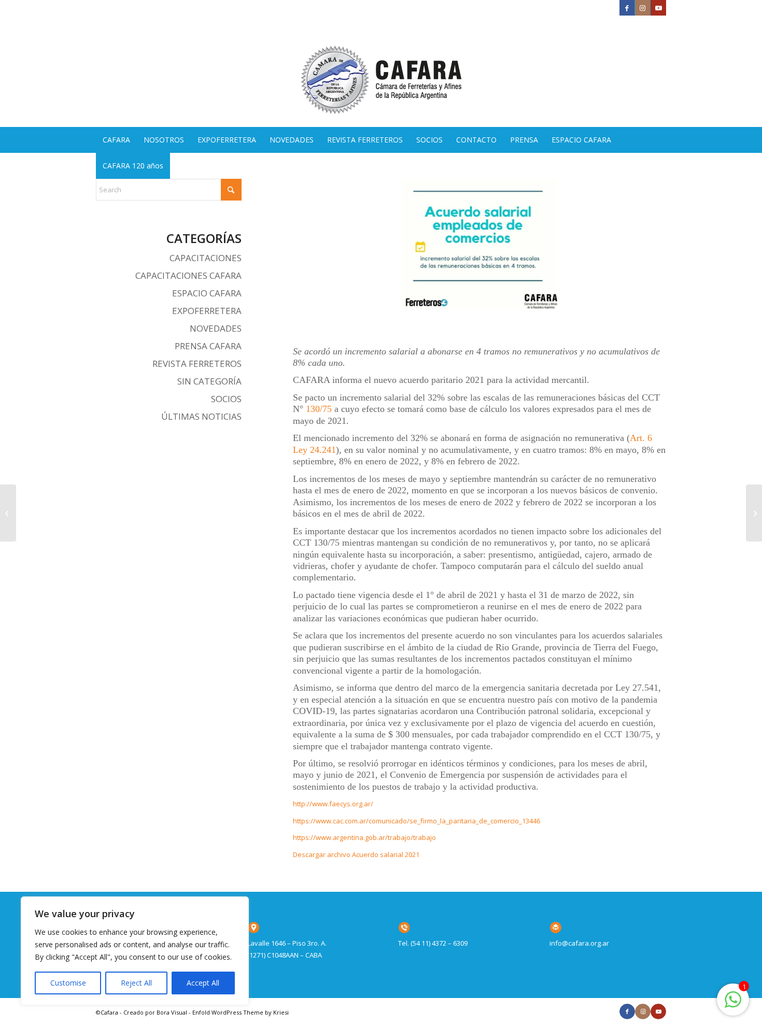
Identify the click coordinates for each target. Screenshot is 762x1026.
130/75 (319, 409)
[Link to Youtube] (658, 8)
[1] (733, 1005)
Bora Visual (172, 1012)
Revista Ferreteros (197, 363)
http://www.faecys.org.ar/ (333, 803)
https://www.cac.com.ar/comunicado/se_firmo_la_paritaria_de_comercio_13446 (416, 820)
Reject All (136, 983)
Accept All (203, 983)
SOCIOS (226, 399)
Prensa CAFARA (208, 346)
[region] (135, 950)
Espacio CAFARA (207, 293)
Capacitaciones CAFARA (188, 275)
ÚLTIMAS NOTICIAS (201, 416)
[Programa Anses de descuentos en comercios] (8, 513)
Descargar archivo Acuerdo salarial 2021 (357, 854)
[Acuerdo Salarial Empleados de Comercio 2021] (479, 244)
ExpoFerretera (207, 311)
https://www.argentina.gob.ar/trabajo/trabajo (364, 837)
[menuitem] (116, 140)
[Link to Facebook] (626, 8)
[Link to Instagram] (642, 8)
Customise (68, 983)
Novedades (216, 328)
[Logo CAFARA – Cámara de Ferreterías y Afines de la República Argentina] (381, 71)
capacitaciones (206, 258)
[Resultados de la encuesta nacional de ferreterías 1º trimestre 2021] (754, 513)
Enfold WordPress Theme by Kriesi (240, 1012)
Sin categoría (209, 381)
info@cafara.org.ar (579, 943)
